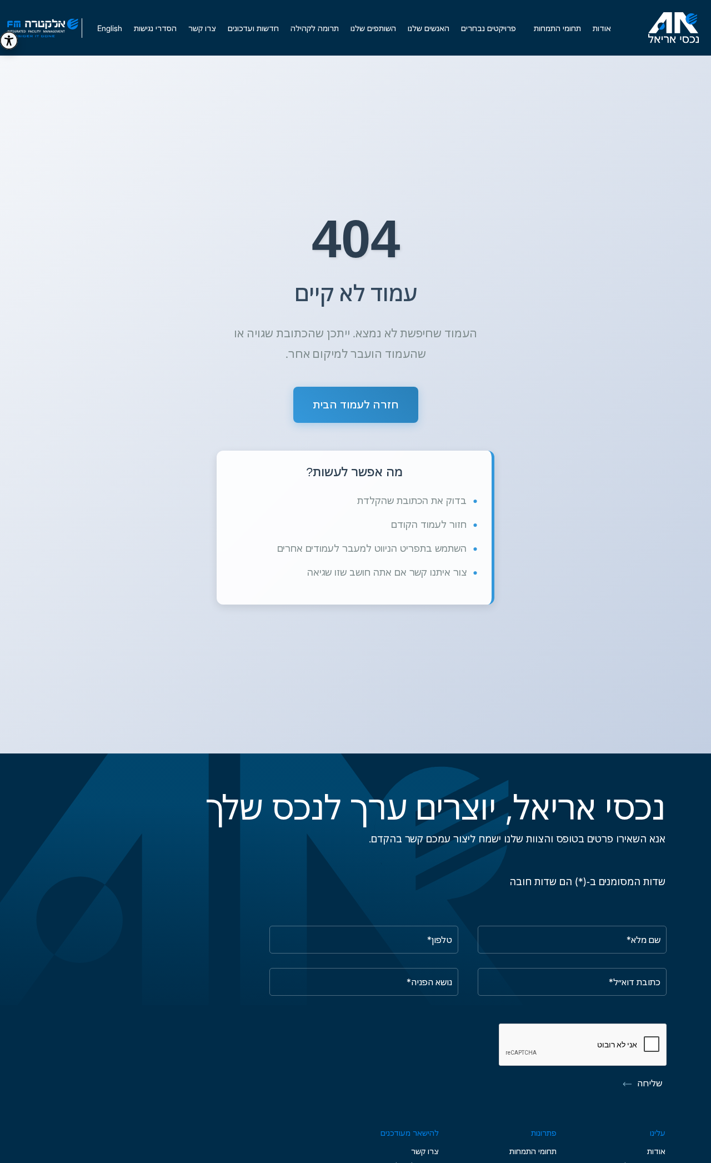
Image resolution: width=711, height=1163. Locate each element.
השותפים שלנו (373, 28)
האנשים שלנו (428, 28)
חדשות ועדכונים (253, 28)
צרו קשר (202, 28)
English (109, 28)
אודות (602, 28)
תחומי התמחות (533, 1151)
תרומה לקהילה (315, 28)
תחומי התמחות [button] (557, 28)
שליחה (649, 1083)
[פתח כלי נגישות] (9, 40)
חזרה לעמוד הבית (356, 404)
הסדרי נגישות (155, 28)
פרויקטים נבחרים (488, 28)
